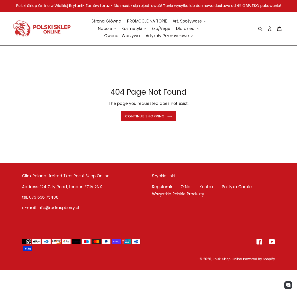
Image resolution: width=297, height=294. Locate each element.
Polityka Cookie (237, 187)
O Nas (187, 187)
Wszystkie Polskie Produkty (178, 194)
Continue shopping (145, 116)
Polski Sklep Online (227, 259)
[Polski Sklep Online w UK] (42, 28)
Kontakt (207, 187)
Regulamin (163, 187)
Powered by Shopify (259, 259)
